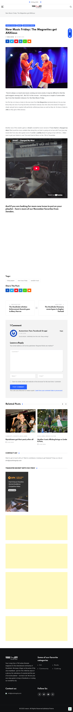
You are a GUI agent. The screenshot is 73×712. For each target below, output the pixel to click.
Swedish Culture (50, 436)
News (25, 436)
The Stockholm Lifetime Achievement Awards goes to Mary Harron (19, 309)
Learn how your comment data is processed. (49, 390)
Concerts (16, 436)
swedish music (35, 280)
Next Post (58, 304)
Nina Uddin (10, 37)
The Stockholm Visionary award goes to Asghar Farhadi (54, 309)
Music (22, 436)
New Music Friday (22, 280)
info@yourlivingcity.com (14, 693)
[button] (62, 404)
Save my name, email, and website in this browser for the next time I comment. (36, 382)
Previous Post (15, 304)
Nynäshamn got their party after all (19, 439)
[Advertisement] (36, 527)
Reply (61, 331)
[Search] (71, 7)
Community (9, 436)
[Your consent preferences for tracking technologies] (70, 709)
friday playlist (10, 280)
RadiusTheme (49, 708)
